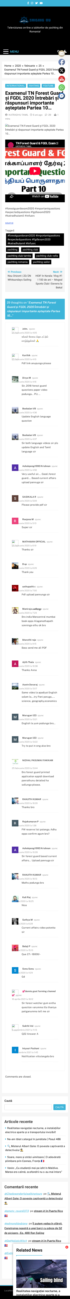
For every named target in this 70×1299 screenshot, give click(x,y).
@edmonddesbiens (15, 1223)
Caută (8, 1101)
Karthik (26, 355)
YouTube (48, 85)
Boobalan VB (29, 408)
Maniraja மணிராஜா (32, 609)
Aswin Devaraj (30, 684)
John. (25, 328)
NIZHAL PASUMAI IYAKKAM (37, 760)
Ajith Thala (28, 662)
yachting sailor (41, 262)
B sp (24, 564)
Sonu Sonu (28, 968)
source (9, 222)
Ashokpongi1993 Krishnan (36, 466)
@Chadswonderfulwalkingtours (23, 1193)
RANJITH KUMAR (31, 799)
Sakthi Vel (27, 1026)
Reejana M (28, 519)
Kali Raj (26, 897)
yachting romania (17, 262)
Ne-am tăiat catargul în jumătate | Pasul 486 (34, 1139)
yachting (12, 250)
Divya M (26, 377)
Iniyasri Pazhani (30, 1048)
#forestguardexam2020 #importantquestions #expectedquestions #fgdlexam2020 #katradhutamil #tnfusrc (33, 239)
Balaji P (26, 946)
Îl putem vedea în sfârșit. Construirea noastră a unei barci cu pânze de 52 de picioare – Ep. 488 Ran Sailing (33, 1228)
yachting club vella (47, 256)
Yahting (34, 85)
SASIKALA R (29, 497)
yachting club (30, 250)
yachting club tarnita (19, 256)
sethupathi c (29, 586)
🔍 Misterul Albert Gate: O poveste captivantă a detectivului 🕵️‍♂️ (33, 1198)
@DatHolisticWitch (15, 1240)
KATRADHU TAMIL (18, 115)
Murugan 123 (29, 715)
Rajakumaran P (30, 821)
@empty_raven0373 (16, 1211)
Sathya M (27, 919)
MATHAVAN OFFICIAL (34, 541)
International (16, 85)
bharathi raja (29, 640)
